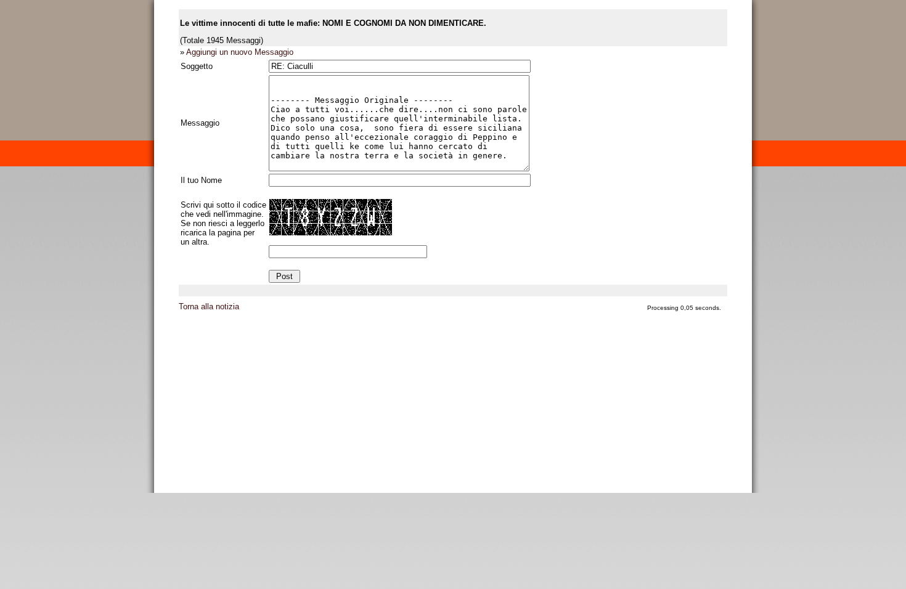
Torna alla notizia (209, 306)
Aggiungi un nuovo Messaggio (239, 52)
